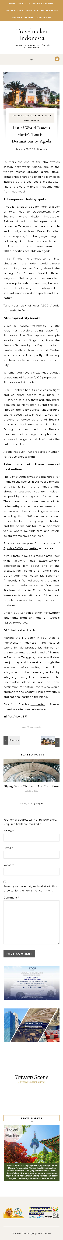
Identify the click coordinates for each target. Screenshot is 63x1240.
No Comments (31, 727)
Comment (11, 897)
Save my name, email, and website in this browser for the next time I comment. (30, 888)
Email (8, 848)
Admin (43, 149)
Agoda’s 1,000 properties (39, 377)
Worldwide (31, 120)
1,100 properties (36, 451)
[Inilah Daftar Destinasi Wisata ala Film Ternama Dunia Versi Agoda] (51, 741)
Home (12, 3)
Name (9, 831)
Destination (13, 10)
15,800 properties (15, 622)
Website (9, 865)
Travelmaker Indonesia (32, 34)
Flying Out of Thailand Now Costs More (31, 786)
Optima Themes (42, 1233)
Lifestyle (32, 10)
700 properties (14, 251)
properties (38, 704)
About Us (24, 3)
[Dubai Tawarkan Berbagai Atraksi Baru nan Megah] (11, 740)
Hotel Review (49, 10)
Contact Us (43, 17)
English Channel (43, 3)
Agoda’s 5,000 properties (21, 548)
